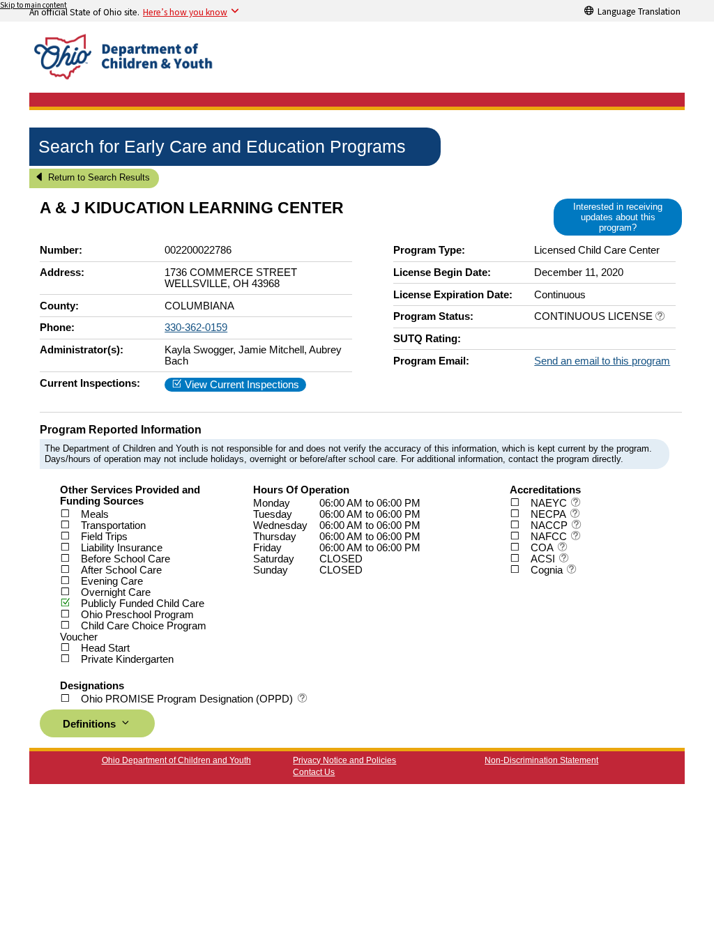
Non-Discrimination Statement (541, 760)
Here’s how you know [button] (185, 12)
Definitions (91, 724)
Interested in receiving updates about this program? (617, 217)
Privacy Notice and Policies (344, 760)
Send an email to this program (602, 361)
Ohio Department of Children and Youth (176, 760)
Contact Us (314, 772)
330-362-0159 (196, 327)
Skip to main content (33, 5)
